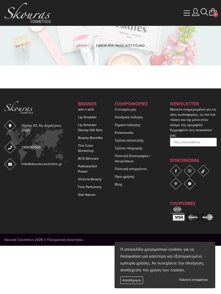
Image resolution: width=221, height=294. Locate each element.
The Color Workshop (86, 148)
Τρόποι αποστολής (129, 140)
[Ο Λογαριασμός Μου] (195, 12)
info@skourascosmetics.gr (42, 164)
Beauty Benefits (90, 138)
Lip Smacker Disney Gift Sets (90, 127)
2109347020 (31, 147)
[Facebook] (176, 171)
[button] (204, 12)
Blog (118, 184)
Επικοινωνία (124, 133)
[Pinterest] (176, 183)
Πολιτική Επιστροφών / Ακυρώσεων (132, 158)
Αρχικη (83, 46)
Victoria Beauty (90, 179)
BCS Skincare (88, 158)
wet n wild (86, 109)
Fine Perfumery (90, 187)
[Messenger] (190, 183)
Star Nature (87, 195)
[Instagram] (190, 171)
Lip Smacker (87, 117)
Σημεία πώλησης (127, 125)
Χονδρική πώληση (129, 117)
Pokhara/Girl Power (87, 168)
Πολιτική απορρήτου (193, 280)
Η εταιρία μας (125, 109)
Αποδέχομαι (131, 280)
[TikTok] (203, 171)
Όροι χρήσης (125, 177)
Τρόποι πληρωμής (129, 148)
